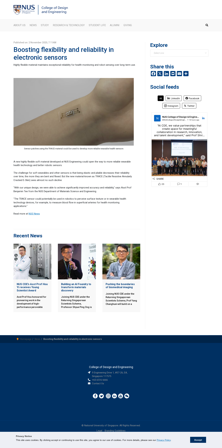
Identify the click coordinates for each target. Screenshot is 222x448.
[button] (207, 25)
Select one (159, 53)
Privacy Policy (164, 440)
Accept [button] (198, 440)
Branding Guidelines (115, 430)
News (37, 339)
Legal (99, 430)
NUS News (34, 213)
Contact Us (98, 383)
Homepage (26, 339)
